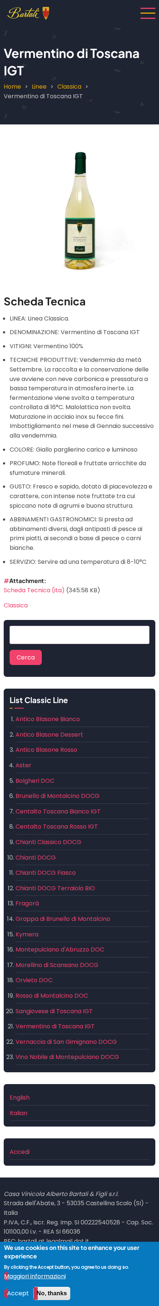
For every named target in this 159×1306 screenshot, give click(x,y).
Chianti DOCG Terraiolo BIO (55, 888)
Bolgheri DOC (35, 781)
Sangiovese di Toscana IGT (54, 1011)
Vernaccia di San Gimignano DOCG (66, 1042)
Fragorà (27, 903)
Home (12, 86)
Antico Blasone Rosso (46, 749)
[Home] (28, 12)
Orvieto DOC (34, 980)
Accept (18, 1293)
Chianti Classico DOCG (48, 842)
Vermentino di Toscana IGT (55, 1026)
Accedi (20, 1152)
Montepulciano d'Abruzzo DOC (60, 949)
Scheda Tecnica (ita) (34, 590)
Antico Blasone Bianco (48, 719)
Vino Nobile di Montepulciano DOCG (67, 1057)
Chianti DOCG (36, 857)
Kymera (27, 934)
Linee (39, 86)
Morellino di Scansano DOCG (57, 965)
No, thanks (52, 1293)
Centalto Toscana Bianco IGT (58, 811)
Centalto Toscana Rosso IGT (57, 826)
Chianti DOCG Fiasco (46, 872)
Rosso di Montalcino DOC (52, 995)
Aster (23, 765)
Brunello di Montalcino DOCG (57, 796)
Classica (69, 86)
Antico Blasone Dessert (49, 734)
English (20, 1097)
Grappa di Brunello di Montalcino (63, 919)
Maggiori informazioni (35, 1276)
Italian (18, 1113)
